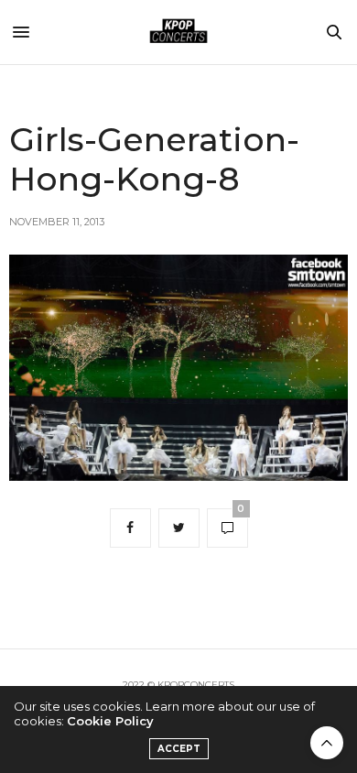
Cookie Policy (110, 720)
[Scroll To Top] (326, 742)
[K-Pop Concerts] (178, 32)
